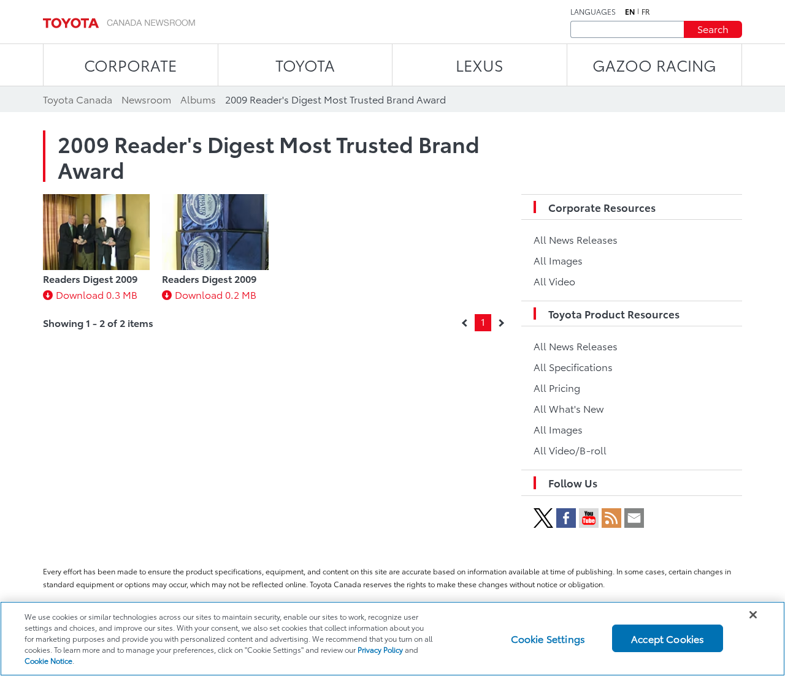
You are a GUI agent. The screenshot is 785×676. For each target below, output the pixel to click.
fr (645, 12)
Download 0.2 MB (215, 294)
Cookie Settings (548, 638)
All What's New (568, 408)
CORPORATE (130, 64)
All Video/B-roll (570, 450)
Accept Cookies (667, 638)
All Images (558, 260)
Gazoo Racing (654, 64)
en (630, 12)
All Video (554, 281)
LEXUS (480, 64)
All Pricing (557, 387)
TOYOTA (305, 64)
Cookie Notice (48, 660)
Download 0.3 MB (96, 294)
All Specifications (573, 366)
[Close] (753, 614)
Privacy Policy (380, 649)
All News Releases (576, 239)
